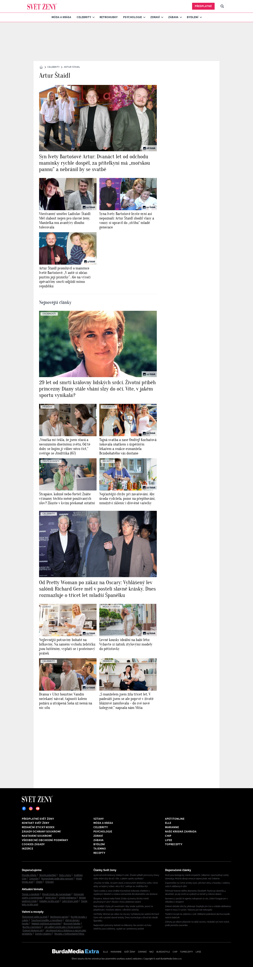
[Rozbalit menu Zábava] (179, 17)
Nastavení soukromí (37, 836)
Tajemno (99, 848)
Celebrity (84, 17)
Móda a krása (61, 17)
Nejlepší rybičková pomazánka (46, 923)
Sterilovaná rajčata (59, 917)
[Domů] (42, 6)
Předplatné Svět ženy (38, 818)
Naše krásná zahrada (181, 831)
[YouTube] (38, 808)
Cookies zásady (33, 844)
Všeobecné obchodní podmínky (45, 840)
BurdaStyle (163, 952)
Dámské (142, 952)
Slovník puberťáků (47, 875)
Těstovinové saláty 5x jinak (34, 917)
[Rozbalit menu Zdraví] (161, 17)
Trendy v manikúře (30, 894)
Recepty (99, 853)
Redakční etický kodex (38, 827)
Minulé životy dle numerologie (56, 894)
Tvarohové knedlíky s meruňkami (46, 920)
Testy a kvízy (65, 875)
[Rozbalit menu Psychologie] (143, 17)
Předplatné (203, 6)
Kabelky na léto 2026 (49, 901)
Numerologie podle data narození (57, 878)
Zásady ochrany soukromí (41, 831)
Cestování (34, 878)
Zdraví (155, 17)
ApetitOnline (175, 818)
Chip (168, 836)
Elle (168, 823)
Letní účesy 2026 (70, 901)
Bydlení (192, 17)
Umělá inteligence (67, 898)
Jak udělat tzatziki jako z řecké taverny (62, 927)
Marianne (172, 827)
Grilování (49, 882)
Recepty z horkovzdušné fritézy (69, 934)
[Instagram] (31, 808)
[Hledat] (222, 6)
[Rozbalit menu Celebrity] (92, 17)
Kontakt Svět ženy (35, 823)
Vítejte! (39, 882)
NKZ (151, 952)
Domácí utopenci (43, 934)
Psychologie (132, 17)
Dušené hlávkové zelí (33, 930)
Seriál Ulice (50, 898)
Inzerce (27, 848)
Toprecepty (173, 844)
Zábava (173, 17)
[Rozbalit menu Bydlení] (199, 17)
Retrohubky (109, 17)
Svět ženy (129, 952)
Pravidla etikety (29, 875)
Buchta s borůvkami (32, 927)
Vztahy (98, 818)
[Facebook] (24, 808)
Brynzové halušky (72, 923)
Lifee (168, 840)
